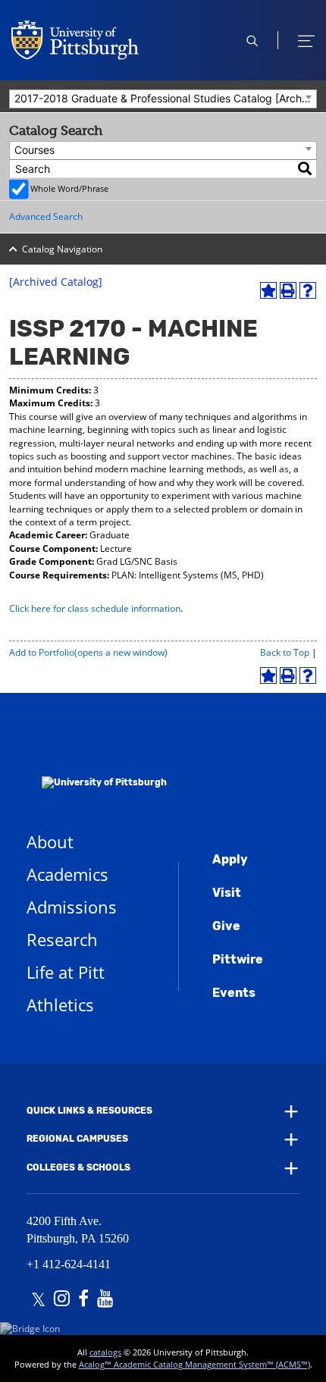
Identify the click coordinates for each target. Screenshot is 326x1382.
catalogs (105, 1352)
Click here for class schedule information (94, 608)
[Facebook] (83, 1300)
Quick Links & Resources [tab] (89, 1110)
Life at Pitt (66, 972)
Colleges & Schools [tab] (78, 1167)
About (50, 841)
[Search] (305, 168)
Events (233, 993)
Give (226, 926)
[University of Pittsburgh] (97, 762)
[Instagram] (62, 1300)
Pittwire (237, 959)
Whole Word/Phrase (69, 188)
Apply (230, 859)
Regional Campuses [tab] (77, 1139)
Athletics (60, 1004)
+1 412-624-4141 (69, 1264)
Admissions (72, 906)
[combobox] (163, 98)
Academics (67, 874)
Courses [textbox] (34, 149)
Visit (226, 892)
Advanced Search (46, 216)
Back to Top (284, 652)
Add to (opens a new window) (88, 652)
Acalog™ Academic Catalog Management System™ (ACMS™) (194, 1364)
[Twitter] (38, 1300)
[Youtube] (105, 1300)
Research (62, 939)
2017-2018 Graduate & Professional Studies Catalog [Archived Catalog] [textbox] (165, 98)
